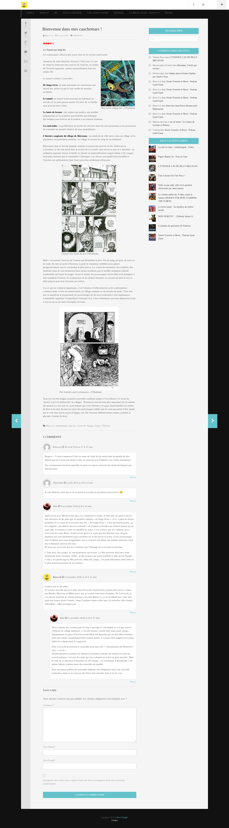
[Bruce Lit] (24, 5)
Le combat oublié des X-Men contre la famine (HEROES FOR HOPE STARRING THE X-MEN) (177, 197)
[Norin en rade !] (212, 421)
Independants (61, 426)
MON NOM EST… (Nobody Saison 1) (175, 216)
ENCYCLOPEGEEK (72, 13)
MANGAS (44, 13)
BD (55, 13)
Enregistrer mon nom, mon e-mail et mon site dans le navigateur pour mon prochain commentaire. (84, 782)
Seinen (98, 426)
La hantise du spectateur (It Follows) (174, 226)
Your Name (49, 747)
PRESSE (169, 13)
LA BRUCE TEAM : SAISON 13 (144, 13)
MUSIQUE (119, 13)
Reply (134, 477)
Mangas (90, 426)
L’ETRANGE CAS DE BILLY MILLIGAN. (178, 166)
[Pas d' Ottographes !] (16, 421)
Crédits (115, 820)
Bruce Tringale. (122, 817)
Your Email (49, 760)
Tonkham (106, 426)
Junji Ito (72, 426)
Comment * (48, 705)
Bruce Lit (49, 35)
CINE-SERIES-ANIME (97, 13)
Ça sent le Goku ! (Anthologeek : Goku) (176, 147)
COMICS (30, 13)
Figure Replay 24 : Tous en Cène (172, 157)
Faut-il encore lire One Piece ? (171, 175)
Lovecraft (81, 426)
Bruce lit (57, 577)
